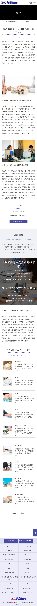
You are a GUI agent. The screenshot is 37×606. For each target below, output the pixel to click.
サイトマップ (27, 593)
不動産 (21, 513)
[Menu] (34, 2)
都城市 (15, 513)
